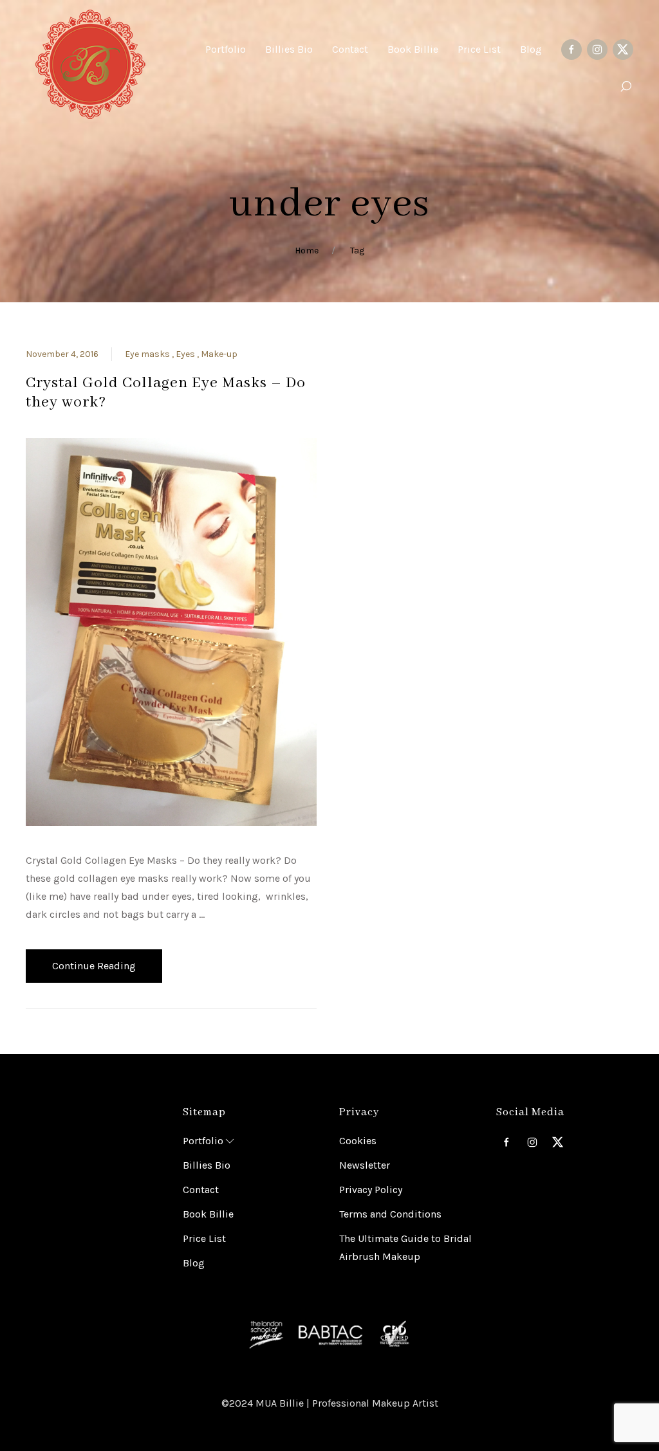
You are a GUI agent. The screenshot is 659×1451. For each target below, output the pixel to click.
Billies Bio (206, 1165)
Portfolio (203, 1141)
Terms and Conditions (390, 1214)
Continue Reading (94, 966)
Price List (204, 1238)
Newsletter (364, 1165)
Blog (194, 1263)
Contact (201, 1189)
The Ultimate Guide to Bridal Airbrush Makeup (405, 1247)
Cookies (357, 1141)
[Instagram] (597, 49)
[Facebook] (571, 49)
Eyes (186, 354)
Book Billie (208, 1214)
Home (307, 250)
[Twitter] (623, 49)
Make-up (219, 354)
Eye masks (148, 354)
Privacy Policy (370, 1189)
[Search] (625, 87)
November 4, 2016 (62, 354)
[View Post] (171, 631)
